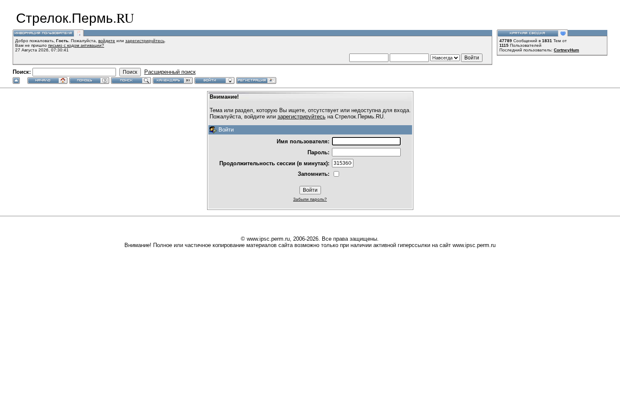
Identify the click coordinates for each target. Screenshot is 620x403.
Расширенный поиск (170, 72)
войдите (106, 40)
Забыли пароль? (310, 199)
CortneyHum (566, 50)
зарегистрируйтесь (144, 40)
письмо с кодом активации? (76, 45)
